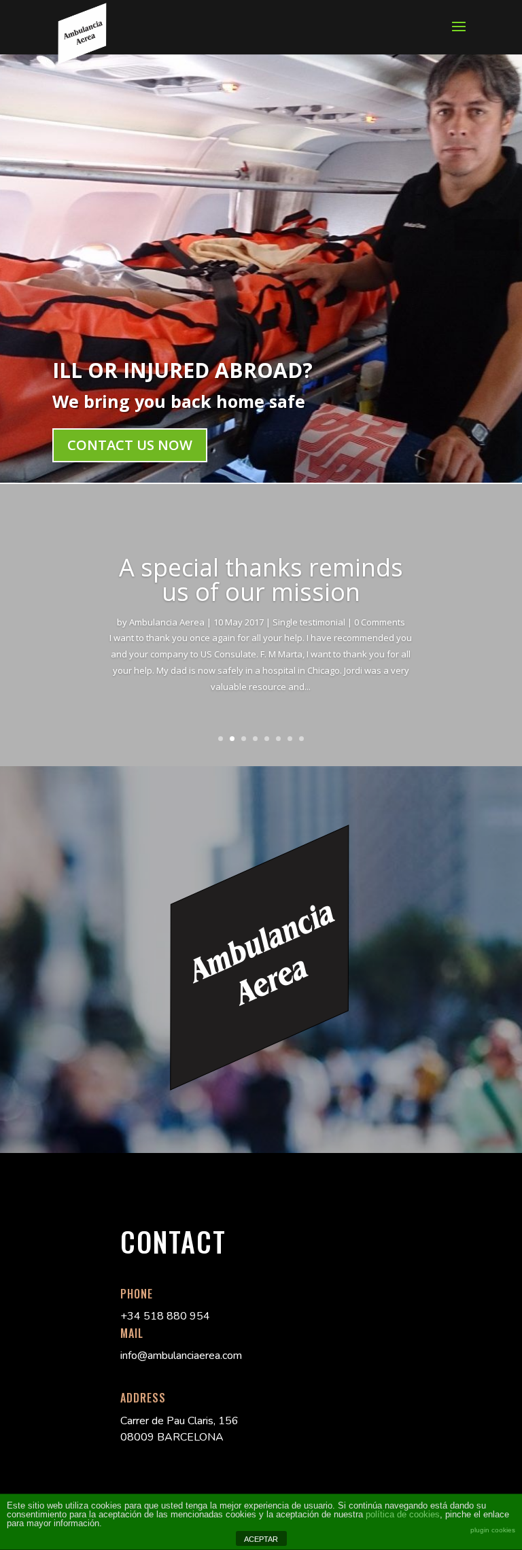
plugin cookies (492, 1530)
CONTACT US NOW (129, 445)
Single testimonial (309, 622)
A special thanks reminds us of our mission (261, 579)
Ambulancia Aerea (167, 622)
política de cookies (403, 1514)
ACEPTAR (261, 1539)
